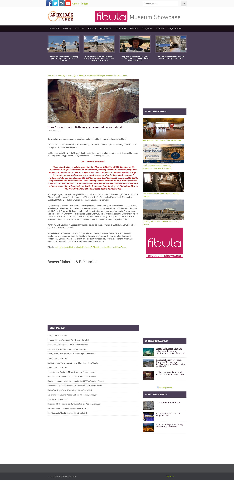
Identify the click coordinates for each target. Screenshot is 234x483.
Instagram (62, 3)
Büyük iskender (100, 247)
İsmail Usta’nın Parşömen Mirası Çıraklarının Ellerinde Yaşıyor (72, 372)
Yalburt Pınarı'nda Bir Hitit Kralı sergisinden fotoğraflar (170, 373)
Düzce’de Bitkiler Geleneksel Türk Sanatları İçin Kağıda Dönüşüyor (74, 404)
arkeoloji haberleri (83, 247)
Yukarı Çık (170, 476)
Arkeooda (79, 28)
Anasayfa (54, 28)
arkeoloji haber (69, 247)
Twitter (55, 3)
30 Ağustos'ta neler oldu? (58, 335)
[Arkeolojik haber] (61, 16)
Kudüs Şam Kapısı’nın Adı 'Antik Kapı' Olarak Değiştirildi (70, 390)
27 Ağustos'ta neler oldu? (58, 399)
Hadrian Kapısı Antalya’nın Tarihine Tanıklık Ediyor (68, 349)
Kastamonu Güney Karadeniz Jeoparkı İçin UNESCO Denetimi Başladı (76, 381)
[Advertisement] (93, 292)
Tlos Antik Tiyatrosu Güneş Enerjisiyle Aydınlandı (169, 425)
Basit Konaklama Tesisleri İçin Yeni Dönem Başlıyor (68, 408)
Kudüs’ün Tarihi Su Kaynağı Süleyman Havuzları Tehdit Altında (73, 363)
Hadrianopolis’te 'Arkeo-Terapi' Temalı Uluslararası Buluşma (72, 376)
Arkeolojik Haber (70, 476)
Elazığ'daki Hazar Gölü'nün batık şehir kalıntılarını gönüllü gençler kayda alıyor (170, 350)
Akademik (121, 28)
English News (175, 28)
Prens (123, 247)
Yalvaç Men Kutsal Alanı (168, 402)
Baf (92, 247)
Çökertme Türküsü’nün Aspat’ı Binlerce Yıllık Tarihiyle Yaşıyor (72, 395)
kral (114, 247)
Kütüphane (146, 28)
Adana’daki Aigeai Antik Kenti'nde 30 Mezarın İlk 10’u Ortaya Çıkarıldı (75, 385)
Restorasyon (106, 28)
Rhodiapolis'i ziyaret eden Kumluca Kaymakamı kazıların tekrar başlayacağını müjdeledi (171, 363)
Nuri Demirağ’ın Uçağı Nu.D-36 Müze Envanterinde (68, 344)
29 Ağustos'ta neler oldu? (58, 358)
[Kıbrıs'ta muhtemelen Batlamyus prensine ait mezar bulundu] (93, 101)
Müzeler (134, 28)
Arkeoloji (66, 28)
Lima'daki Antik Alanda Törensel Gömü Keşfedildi (67, 413)
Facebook (49, 3)
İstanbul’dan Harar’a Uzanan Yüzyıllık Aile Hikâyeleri (68, 340)
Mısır (118, 247)
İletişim (84, 3)
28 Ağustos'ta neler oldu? (58, 367)
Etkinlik (92, 28)
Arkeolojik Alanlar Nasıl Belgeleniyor (168, 414)
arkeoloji (58, 247)
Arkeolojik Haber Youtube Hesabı (68, 3)
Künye (75, 3)
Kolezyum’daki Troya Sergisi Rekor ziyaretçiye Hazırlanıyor (71, 353)
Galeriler (160, 28)
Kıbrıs (109, 247)
